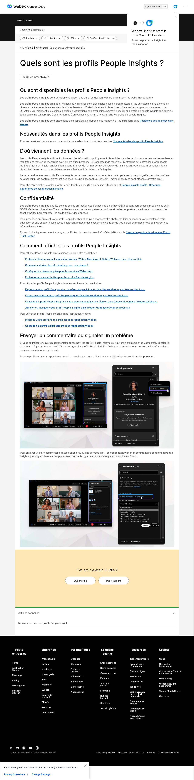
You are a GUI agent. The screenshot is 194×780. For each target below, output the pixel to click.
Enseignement (108, 663)
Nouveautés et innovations (137, 717)
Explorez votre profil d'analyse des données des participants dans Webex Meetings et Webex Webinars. (85, 289)
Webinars (47, 685)
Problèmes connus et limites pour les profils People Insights (59, 277)
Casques (75, 659)
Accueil (20, 20)
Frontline (105, 691)
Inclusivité (135, 687)
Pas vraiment (113, 580)
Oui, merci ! (80, 580)
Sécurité (46, 707)
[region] (44, 771)
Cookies (151, 752)
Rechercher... (155, 6)
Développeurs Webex (137, 710)
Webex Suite (48, 659)
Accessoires (77, 692)
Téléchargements (139, 659)
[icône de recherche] (147, 7)
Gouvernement (108, 673)
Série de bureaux (75, 670)
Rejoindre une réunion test (137, 665)
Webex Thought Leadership (167, 685)
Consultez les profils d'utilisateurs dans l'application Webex (59, 325)
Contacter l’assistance (165, 665)
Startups (105, 703)
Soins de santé (108, 668)
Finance (104, 678)
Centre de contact (47, 696)
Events (45, 690)
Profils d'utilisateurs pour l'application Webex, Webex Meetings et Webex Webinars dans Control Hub (83, 259)
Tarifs (15, 663)
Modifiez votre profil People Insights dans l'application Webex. (61, 319)
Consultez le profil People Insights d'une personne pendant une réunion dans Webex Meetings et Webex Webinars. (91, 301)
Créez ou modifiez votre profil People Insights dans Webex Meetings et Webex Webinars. (76, 295)
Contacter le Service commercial (170, 672)
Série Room (77, 676)
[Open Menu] (185, 6)
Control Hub (48, 713)
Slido (44, 679)
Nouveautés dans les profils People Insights (138, 141)
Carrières (164, 696)
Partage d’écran (16, 692)
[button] (175, 6)
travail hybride (108, 708)
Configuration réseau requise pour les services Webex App (59, 271)
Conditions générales (105, 752)
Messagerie (18, 686)
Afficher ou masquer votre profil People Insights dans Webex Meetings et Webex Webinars (77, 307)
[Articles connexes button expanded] (174, 613)
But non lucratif (104, 697)
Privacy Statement (14, 774)
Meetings (17, 675)
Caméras (76, 664)
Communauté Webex (137, 702)
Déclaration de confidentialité (131, 752)
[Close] (85, 765)
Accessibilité (136, 682)
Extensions (135, 676)
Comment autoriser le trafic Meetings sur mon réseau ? (56, 265)
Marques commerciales (168, 752)
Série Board (77, 682)
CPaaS (45, 702)
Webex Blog (165, 679)
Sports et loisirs (105, 684)
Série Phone (77, 687)
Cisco (162, 659)
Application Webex (18, 669)
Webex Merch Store (169, 691)
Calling (16, 680)
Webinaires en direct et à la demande (137, 694)
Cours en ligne (137, 671)
